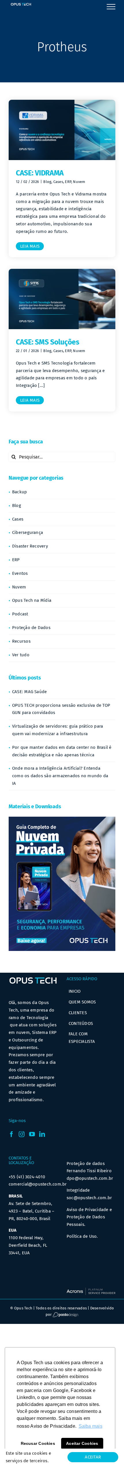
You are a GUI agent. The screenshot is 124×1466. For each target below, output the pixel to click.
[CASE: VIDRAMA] (62, 130)
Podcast (20, 614)
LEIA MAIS (30, 246)
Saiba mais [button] (90, 1426)
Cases (58, 182)
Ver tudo (20, 654)
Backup (19, 491)
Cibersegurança (27, 532)
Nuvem (79, 182)
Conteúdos (81, 1023)
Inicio (74, 991)
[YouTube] (32, 1134)
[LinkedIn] (42, 1134)
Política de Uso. (82, 1236)
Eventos (20, 573)
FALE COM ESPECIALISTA (82, 1037)
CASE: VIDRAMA (40, 173)
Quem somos (82, 1002)
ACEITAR (93, 1457)
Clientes (78, 1012)
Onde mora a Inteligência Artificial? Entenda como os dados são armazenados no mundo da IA (60, 776)
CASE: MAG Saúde (29, 691)
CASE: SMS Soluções (47, 342)
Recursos (21, 641)
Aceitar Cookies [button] (82, 1443)
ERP (68, 182)
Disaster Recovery (30, 546)
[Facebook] (11, 1134)
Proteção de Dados (31, 627)
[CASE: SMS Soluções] (62, 299)
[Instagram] (22, 1134)
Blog (47, 182)
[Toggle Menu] (111, 6)
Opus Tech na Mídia (31, 600)
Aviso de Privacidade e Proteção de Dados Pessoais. (89, 1217)
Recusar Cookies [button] (38, 1443)
